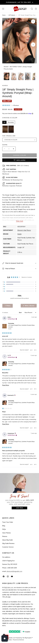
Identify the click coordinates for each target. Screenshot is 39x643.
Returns (4, 536)
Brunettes (11, 122)
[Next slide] (33, 44)
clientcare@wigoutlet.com (14, 571)
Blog (3, 525)
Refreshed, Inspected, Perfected (12, 185)
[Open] (4, 638)
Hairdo (5, 85)
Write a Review (30, 306)
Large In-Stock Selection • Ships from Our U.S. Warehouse (16, 172)
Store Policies (6, 533)
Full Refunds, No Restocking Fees (12, 179)
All (4, 122)
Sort (20, 312)
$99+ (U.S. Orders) (17, 165)
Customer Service (8, 547)
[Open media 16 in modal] (33, 21)
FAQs (4, 529)
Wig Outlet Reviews (8, 543)
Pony (16, 195)
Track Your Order (7, 522)
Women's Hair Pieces (24, 230)
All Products (12, 15)
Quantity (4, 144)
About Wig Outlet (7, 540)
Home (3, 15)
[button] (3, 8)
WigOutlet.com (8, 587)
